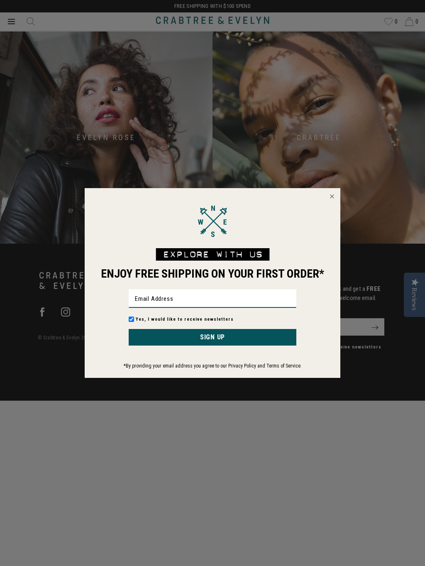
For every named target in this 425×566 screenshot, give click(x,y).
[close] (332, 196)
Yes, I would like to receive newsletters (185, 319)
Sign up (212, 337)
